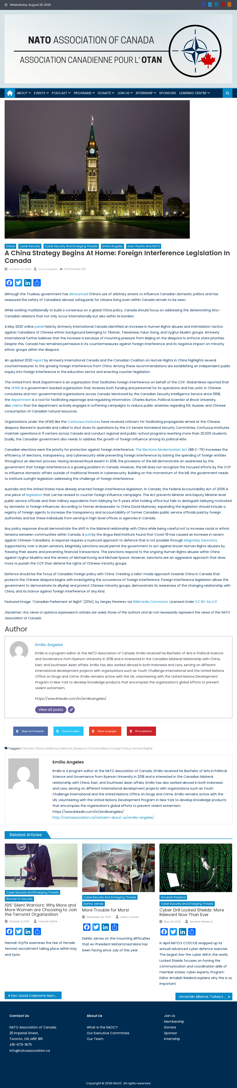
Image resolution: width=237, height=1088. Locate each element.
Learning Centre (192, 93)
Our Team (95, 1039)
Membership (174, 1021)
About (22, 93)
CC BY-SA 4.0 (206, 601)
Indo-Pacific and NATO (144, 246)
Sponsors (167, 93)
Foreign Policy (120, 748)
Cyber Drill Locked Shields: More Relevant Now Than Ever (191, 912)
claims (17, 405)
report (38, 360)
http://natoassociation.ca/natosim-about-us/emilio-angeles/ (103, 817)
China (10, 246)
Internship (144, 93)
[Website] (71, 709)
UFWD (15, 388)
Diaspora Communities (91, 748)
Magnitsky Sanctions (200, 540)
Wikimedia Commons (151, 601)
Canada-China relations (39, 748)
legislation (34, 495)
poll (88, 534)
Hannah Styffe (48, 921)
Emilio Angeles (112, 246)
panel (39, 326)
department (21, 399)
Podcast (59, 93)
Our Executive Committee (108, 1033)
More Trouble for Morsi (105, 910)
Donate (104, 93)
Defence (65, 748)
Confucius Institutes (84, 421)
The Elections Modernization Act (161, 449)
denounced (78, 294)
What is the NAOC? (102, 1027)
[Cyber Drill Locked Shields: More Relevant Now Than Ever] (195, 868)
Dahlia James (93, 904)
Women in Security (19, 899)
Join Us (123, 93)
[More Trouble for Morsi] (118, 868)
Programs (82, 93)
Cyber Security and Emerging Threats (71, 246)
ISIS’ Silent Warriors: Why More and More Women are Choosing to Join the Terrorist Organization (41, 909)
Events (39, 93)
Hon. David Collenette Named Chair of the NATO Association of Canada (36, 995)
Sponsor (170, 1033)
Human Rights (142, 748)
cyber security (30, 246)
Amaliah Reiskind (173, 897)
